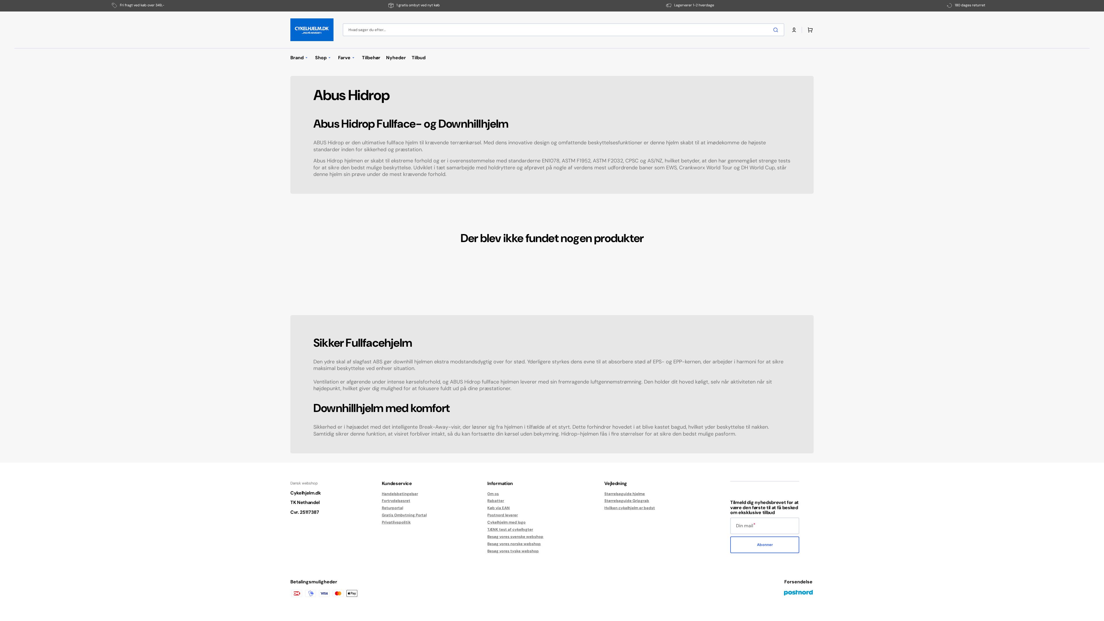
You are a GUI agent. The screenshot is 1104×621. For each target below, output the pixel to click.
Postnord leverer (502, 515)
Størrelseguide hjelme (624, 494)
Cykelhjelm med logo (506, 522)
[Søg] (776, 30)
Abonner (765, 544)
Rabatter (495, 500)
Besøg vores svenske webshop (515, 536)
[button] (794, 30)
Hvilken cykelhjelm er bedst (629, 507)
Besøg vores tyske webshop (513, 551)
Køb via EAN (498, 507)
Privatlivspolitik (396, 522)
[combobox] (563, 29)
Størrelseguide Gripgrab (626, 500)
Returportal (392, 507)
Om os (493, 494)
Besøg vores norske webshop (514, 543)
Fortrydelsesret (396, 500)
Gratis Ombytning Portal (404, 515)
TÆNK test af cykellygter (510, 529)
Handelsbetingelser (400, 494)
